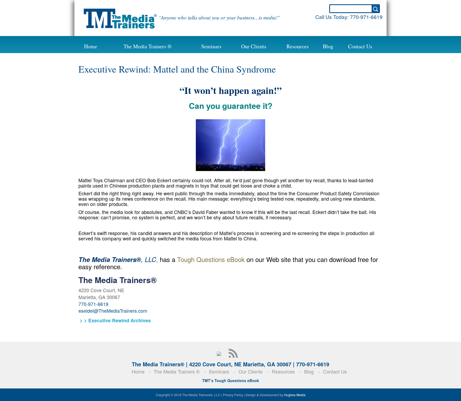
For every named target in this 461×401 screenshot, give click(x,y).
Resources (298, 46)
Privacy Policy (233, 394)
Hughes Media (294, 394)
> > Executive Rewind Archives (114, 320)
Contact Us (360, 46)
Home (90, 46)
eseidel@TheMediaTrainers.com (112, 310)
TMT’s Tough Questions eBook (230, 380)
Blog (328, 46)
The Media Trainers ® (148, 46)
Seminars (211, 46)
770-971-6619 (366, 16)
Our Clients (253, 46)
